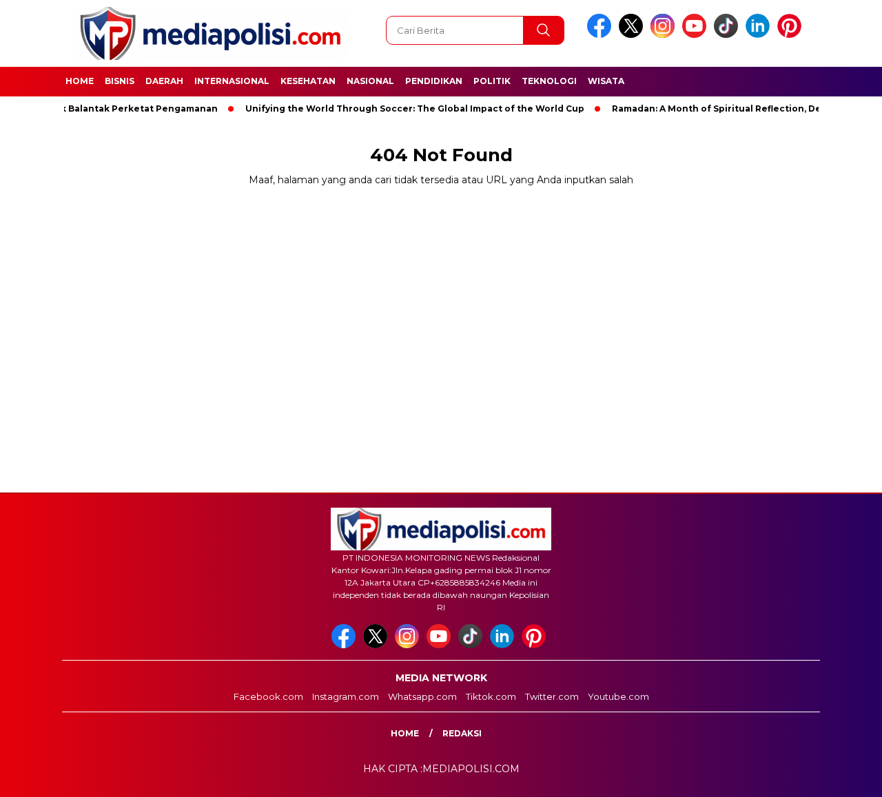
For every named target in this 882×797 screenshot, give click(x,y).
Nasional (370, 81)
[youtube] (696, 35)
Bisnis (119, 81)
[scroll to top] (844, 776)
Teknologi (549, 81)
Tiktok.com (491, 696)
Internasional (231, 81)
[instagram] (664, 35)
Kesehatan (308, 81)
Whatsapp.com (422, 696)
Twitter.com (552, 696)
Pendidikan (433, 81)
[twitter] (633, 35)
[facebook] (601, 35)
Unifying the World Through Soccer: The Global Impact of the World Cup (395, 108)
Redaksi (462, 733)
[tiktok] (728, 35)
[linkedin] (760, 35)
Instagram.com (345, 696)
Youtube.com (618, 696)
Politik (492, 81)
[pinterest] (791, 35)
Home (79, 81)
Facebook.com (268, 696)
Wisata (606, 81)
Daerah (164, 81)
